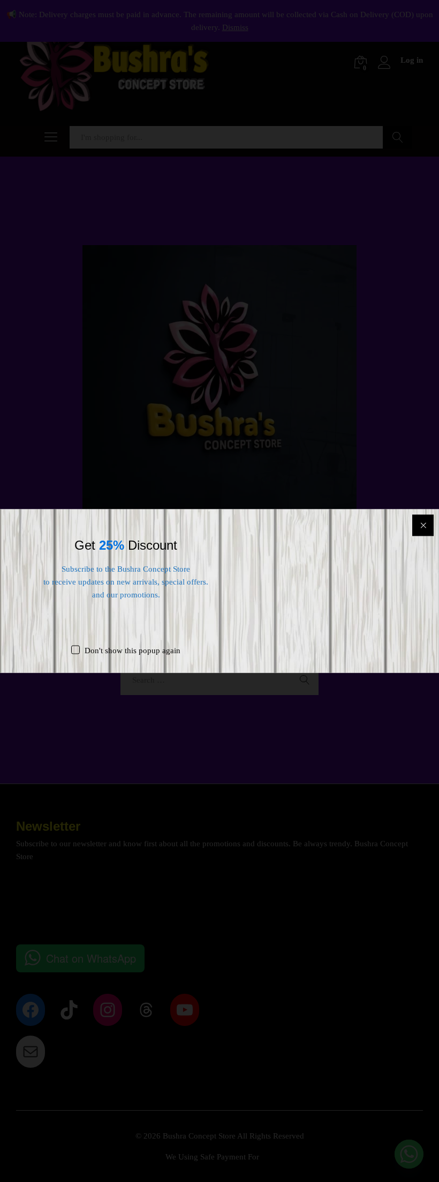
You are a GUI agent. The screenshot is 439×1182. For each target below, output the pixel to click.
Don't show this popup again (132, 650)
